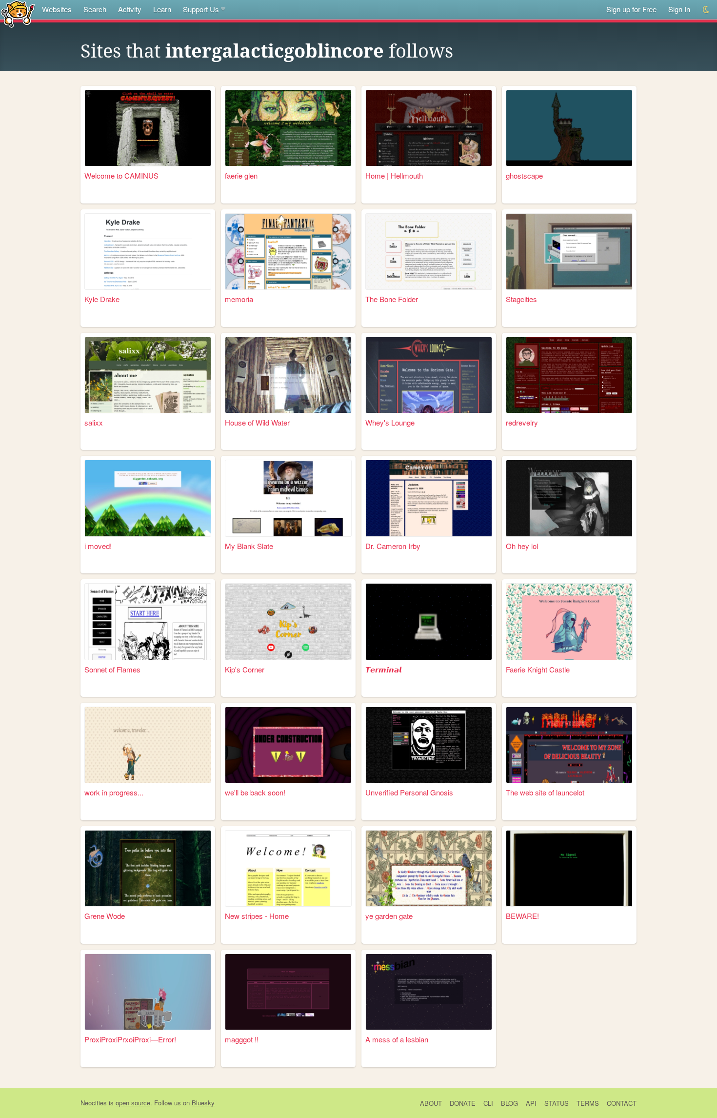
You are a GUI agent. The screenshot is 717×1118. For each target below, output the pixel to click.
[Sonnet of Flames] (147, 621)
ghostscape (524, 175)
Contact (622, 1103)
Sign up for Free (631, 9)
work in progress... (113, 792)
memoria (239, 299)
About (431, 1103)
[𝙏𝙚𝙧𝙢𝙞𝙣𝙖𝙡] (428, 621)
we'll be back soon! (255, 792)
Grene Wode (104, 916)
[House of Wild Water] (288, 375)
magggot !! (242, 1039)
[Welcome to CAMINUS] (147, 128)
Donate (463, 1103)
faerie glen (241, 175)
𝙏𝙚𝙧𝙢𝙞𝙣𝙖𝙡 (383, 669)
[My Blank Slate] (288, 498)
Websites (57, 9)
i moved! (98, 546)
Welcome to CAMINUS (121, 175)
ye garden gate (389, 916)
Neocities (93, 1102)
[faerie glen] (288, 128)
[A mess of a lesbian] (428, 992)
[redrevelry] (569, 375)
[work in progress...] (147, 745)
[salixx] (147, 375)
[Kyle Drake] (147, 251)
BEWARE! (522, 916)
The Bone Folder (391, 299)
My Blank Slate (249, 546)
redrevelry (522, 422)
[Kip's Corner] (288, 621)
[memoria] (288, 251)
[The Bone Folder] (428, 251)
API (531, 1103)
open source (133, 1102)
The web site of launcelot (545, 792)
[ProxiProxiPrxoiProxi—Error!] (147, 992)
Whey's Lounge (390, 422)
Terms (588, 1103)
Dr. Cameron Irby (392, 546)
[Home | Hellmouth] (428, 128)
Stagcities (521, 299)
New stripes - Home (257, 916)
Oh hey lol (522, 546)
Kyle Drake (102, 299)
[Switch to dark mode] (706, 9)
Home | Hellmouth (394, 175)
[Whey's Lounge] (428, 375)
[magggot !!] (288, 992)
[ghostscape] (569, 128)
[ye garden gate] (428, 868)
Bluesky (203, 1102)
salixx (93, 422)
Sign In (679, 9)
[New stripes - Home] (288, 868)
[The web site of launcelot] (569, 745)
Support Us (201, 9)
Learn (162, 9)
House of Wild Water (257, 422)
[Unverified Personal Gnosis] (428, 745)
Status (556, 1103)
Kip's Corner (244, 669)
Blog (509, 1103)
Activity (129, 9)
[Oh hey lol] (569, 498)
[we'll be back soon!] (288, 745)
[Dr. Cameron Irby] (428, 498)
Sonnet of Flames (112, 669)
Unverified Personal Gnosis (409, 792)
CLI (488, 1103)
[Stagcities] (569, 251)
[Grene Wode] (147, 868)
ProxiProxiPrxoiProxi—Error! (130, 1039)
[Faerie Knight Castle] (569, 621)
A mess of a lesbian (396, 1039)
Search (94, 9)
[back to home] (18, 13)
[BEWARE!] (569, 868)
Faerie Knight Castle (538, 669)
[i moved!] (147, 498)
